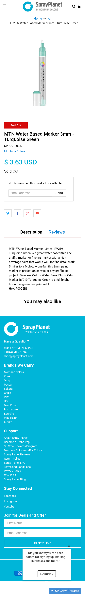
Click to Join (42, 543)
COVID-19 (10, 475)
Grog (7, 380)
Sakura (8, 388)
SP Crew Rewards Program (20, 446)
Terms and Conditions (17, 466)
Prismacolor (11, 409)
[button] (51, 591)
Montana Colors (15, 151)
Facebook (10, 495)
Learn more (46, 573)
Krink (7, 376)
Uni (6, 401)
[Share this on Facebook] (17, 213)
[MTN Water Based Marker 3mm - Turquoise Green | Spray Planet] (42, 72)
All (49, 18)
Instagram (10, 501)
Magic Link (10, 417)
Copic (7, 392)
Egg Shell (9, 413)
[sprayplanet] (42, 6)
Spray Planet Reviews (17, 454)
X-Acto (8, 421)
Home (38, 18)
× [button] (69, 546)
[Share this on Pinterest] (27, 213)
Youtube (9, 506)
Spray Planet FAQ (14, 462)
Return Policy (12, 458)
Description (31, 232)
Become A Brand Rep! (17, 442)
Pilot (6, 397)
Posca (8, 384)
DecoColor (10, 405)
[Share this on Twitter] (8, 213)
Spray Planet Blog (15, 479)
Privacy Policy (12, 471)
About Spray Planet (16, 437)
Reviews (57, 232)
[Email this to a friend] (37, 213)
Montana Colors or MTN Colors (23, 450)
